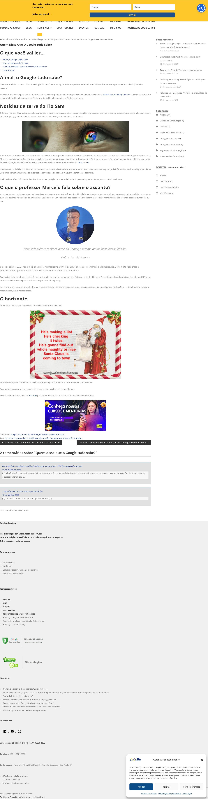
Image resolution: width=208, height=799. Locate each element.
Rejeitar (166, 786)
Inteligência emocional (170, 144)
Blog (29, 27)
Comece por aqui (10, 27)
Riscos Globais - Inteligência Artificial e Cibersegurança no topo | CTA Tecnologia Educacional (42, 466)
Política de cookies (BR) (141, 27)
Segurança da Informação (29, 434)
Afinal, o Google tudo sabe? (15, 59)
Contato (99, 27)
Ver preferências (191, 786)
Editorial (163, 126)
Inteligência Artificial (169, 138)
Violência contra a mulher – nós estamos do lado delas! (32, 443)
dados (25, 438)
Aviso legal (187, 793)
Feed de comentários (169, 187)
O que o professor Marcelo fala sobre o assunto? (25, 66)
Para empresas (7, 552)
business (18, 438)
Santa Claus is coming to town (116, 94)
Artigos (14, 434)
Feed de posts (166, 181)
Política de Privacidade (10, 797)
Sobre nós (43, 27)
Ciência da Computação (170, 120)
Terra (80, 162)
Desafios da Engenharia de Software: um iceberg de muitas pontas (113, 443)
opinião (45, 438)
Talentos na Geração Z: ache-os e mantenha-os (181, 70)
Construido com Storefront (32, 797)
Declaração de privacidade (169, 793)
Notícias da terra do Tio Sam (15, 63)
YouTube (33, 395)
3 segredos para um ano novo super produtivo (22, 491)
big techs (9, 438)
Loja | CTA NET (65, 27)
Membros (115, 27)
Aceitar (141, 786)
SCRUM (6, 599)
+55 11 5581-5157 (18, 742)
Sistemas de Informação (53, 434)
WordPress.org (166, 193)
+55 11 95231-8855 (36, 742)
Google (38, 438)
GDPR (31, 438)
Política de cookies (149, 793)
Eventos (84, 27)
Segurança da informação (61, 438)
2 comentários (106, 39)
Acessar (163, 175)
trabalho (78, 438)
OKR (5, 603)
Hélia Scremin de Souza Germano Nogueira (77, 39)
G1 (88, 162)
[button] (201, 759)
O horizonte (8, 70)
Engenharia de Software (170, 132)
